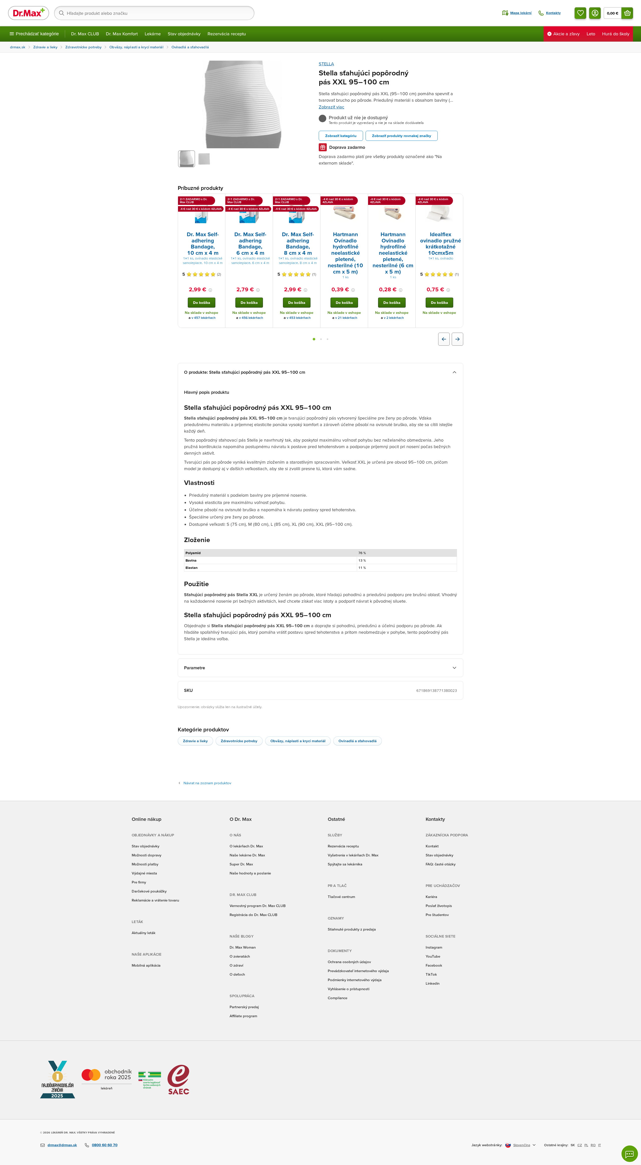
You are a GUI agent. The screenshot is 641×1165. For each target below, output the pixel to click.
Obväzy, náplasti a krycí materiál (298, 741)
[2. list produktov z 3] (321, 339)
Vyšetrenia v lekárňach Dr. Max (353, 855)
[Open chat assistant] (629, 1153)
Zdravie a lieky (195, 741)
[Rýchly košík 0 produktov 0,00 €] (627, 13)
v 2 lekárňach (394, 318)
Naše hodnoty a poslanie (250, 873)
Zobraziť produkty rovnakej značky (401, 136)
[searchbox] (154, 13)
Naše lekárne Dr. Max (247, 855)
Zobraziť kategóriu (341, 136)
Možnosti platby (145, 864)
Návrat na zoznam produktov (207, 783)
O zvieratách (240, 956)
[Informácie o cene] (210, 290)
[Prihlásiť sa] (595, 13)
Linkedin (432, 983)
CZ (579, 1145)
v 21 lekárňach (346, 318)
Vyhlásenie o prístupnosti (348, 989)
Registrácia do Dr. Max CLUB (253, 915)
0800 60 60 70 (104, 1145)
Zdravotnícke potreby (239, 741)
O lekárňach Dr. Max (246, 846)
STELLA (326, 63)
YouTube (433, 956)
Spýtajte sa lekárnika (345, 864)
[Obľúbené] (580, 13)
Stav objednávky (184, 33)
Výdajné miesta (144, 873)
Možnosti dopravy (146, 855)
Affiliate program (243, 1016)
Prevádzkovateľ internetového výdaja (358, 971)
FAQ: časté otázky (440, 864)
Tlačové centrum (341, 896)
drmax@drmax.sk (62, 1145)
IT (599, 1145)
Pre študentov (437, 915)
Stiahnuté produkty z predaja (352, 929)
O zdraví (236, 965)
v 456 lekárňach (251, 318)
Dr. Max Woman (243, 947)
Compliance (337, 998)
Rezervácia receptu (227, 33)
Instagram (434, 947)
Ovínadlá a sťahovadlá (358, 741)
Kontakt (432, 846)
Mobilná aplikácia (146, 965)
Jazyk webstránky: (486, 1145)
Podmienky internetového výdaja (355, 980)
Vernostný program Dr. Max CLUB (258, 905)
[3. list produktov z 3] (327, 339)
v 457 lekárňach (204, 318)
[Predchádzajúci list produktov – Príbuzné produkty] (444, 339)
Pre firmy (139, 882)
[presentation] (201, 212)
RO (593, 1145)
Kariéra (431, 896)
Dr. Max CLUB (85, 33)
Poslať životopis (439, 905)
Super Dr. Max (241, 864)
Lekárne (153, 33)
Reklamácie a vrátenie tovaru (155, 900)
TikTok (431, 974)
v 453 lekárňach (299, 318)
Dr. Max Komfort (122, 33)
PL (586, 1145)
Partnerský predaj (244, 1007)
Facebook (434, 965)
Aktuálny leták (143, 933)
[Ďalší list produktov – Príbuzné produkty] (457, 339)
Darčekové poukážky (149, 891)
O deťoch (237, 974)
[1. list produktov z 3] (314, 339)
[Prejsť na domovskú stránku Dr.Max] (28, 13)
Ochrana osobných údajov (349, 962)
